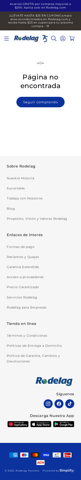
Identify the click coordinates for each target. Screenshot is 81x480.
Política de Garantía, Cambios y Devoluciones (33, 358)
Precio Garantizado (23, 287)
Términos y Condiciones (27, 336)
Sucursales (16, 188)
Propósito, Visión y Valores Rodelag (37, 219)
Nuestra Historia (20, 178)
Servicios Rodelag (22, 297)
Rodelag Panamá (27, 470)
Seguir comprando (40, 102)
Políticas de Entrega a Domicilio (34, 346)
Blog (11, 209)
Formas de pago (20, 247)
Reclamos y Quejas (23, 257)
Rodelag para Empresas (27, 307)
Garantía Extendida (23, 267)
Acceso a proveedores (25, 277)
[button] (6, 38)
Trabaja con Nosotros (25, 198)
